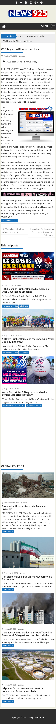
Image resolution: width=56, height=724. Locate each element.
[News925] (3, 25)
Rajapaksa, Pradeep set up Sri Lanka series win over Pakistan (42, 232)
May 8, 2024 (8, 388)
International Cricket (9, 220)
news (23, 56)
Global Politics (8, 531)
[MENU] (53, 26)
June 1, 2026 (8, 285)
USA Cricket (24, 306)
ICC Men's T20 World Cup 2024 (13, 406)
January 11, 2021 (10, 685)
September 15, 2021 (12, 503)
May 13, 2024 (9, 335)
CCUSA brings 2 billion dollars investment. (13, 230)
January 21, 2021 (10, 629)
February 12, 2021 (11, 573)
